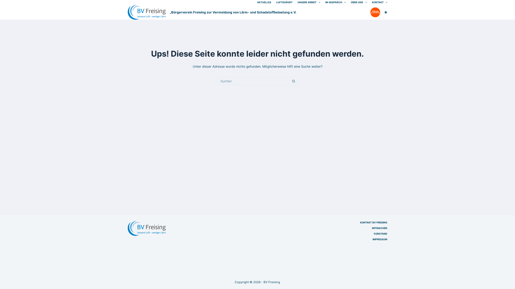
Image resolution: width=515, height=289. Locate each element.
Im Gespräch (333, 2)
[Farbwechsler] (385, 12)
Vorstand (380, 233)
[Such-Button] (294, 81)
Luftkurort (284, 2)
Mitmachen (379, 228)
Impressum (380, 239)
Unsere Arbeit (307, 2)
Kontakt (378, 2)
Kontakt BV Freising (373, 222)
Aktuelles (264, 2)
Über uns (357, 2)
